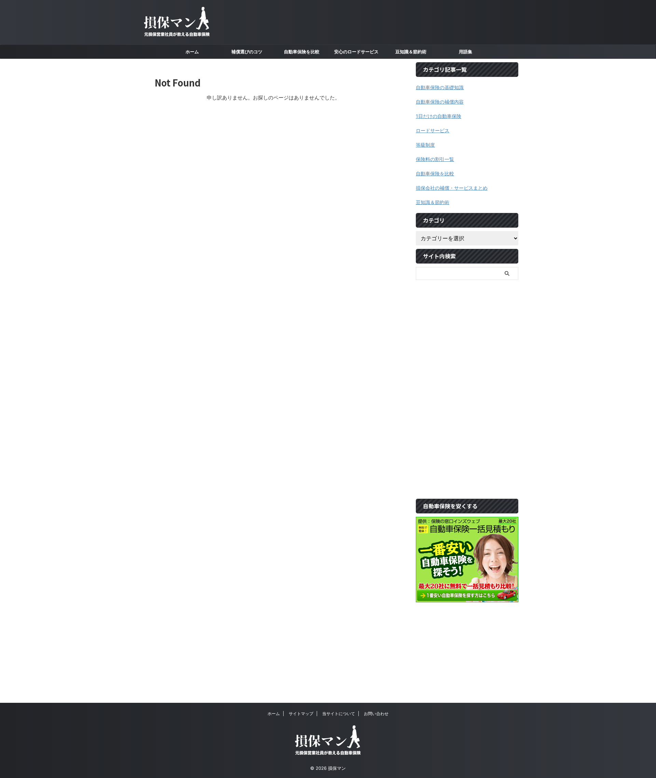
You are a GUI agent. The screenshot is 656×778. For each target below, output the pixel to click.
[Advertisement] (467, 385)
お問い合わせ (376, 713)
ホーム (274, 713)
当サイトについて (338, 713)
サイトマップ (301, 713)
